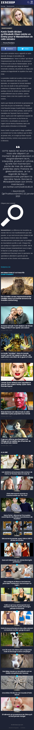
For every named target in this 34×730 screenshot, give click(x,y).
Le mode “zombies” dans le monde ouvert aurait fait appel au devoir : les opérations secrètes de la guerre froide (16, 355)
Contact (23, 727)
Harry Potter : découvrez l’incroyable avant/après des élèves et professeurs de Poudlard (17, 517)
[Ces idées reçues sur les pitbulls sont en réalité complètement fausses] (17, 661)
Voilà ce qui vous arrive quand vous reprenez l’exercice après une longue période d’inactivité (17, 607)
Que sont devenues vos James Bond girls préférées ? (17, 561)
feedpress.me (5, 267)
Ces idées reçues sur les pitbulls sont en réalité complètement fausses (17, 672)
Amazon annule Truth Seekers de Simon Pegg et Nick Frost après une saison (17, 327)
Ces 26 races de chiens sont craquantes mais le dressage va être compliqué (17, 651)
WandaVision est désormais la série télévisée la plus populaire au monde (15, 413)
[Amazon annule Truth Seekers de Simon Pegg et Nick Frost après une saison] (17, 315)
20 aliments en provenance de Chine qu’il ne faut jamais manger (17, 715)
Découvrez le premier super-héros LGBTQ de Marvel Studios (17, 539)
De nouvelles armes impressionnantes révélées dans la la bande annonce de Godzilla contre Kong (16, 298)
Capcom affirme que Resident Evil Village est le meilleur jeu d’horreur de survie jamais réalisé (16, 441)
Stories (17, 469)
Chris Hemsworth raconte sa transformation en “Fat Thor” (17, 494)
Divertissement (7, 274)
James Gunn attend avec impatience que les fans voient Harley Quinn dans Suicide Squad (16, 384)
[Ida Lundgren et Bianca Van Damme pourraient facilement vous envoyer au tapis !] (17, 571)
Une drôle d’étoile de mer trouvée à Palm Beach (17, 694)
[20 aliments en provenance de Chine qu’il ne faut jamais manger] (17, 704)
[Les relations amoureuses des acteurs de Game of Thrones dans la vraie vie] (17, 461)
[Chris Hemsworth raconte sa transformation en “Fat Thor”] (17, 483)
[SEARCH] (28, 2)
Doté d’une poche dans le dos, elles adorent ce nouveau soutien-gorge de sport (17, 629)
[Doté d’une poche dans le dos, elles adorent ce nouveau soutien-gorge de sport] (17, 618)
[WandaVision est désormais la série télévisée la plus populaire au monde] (17, 401)
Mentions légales (14, 727)
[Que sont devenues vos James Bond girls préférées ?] (17, 549)
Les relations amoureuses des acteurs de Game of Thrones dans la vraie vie (17, 473)
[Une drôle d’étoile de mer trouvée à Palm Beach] (17, 682)
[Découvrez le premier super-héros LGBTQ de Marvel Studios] (17, 528)
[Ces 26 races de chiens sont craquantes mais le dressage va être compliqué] (17, 639)
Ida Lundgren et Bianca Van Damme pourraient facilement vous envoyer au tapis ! (17, 583)
